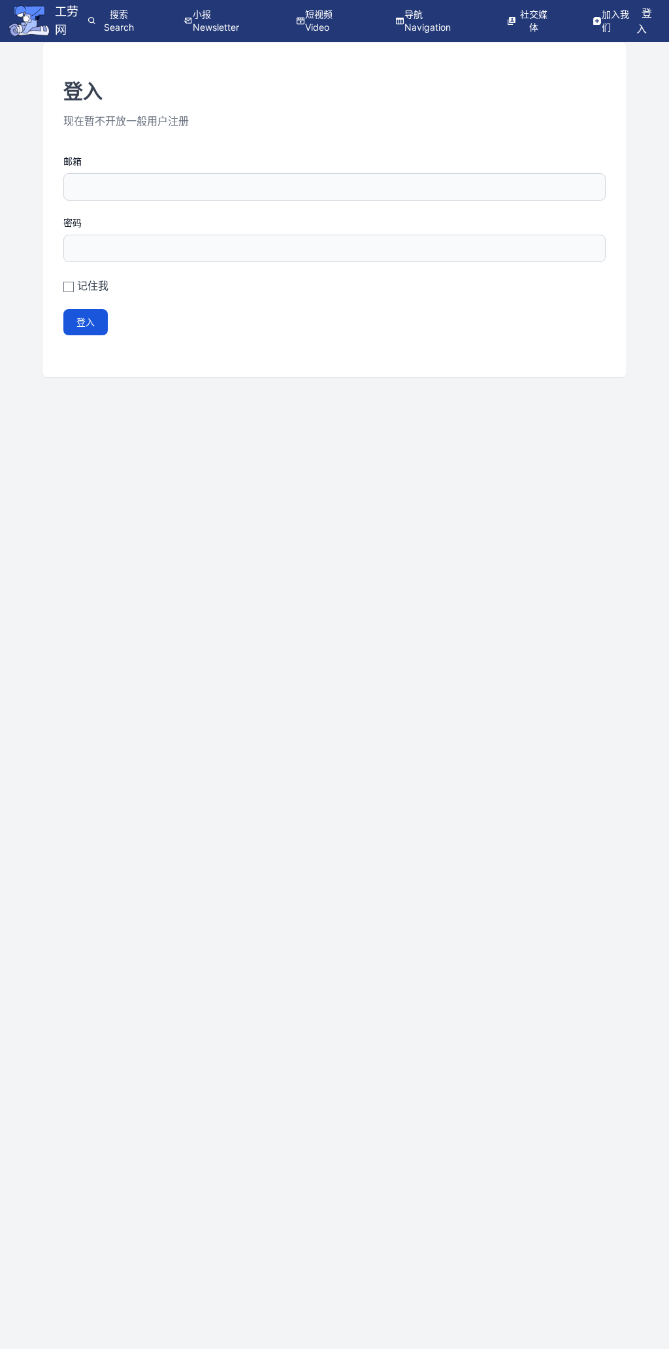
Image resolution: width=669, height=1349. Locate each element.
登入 (85, 321)
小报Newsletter (216, 20)
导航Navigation (427, 20)
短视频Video (319, 20)
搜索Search (119, 20)
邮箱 (72, 161)
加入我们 (615, 20)
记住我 (92, 285)
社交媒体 (533, 20)
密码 (72, 222)
